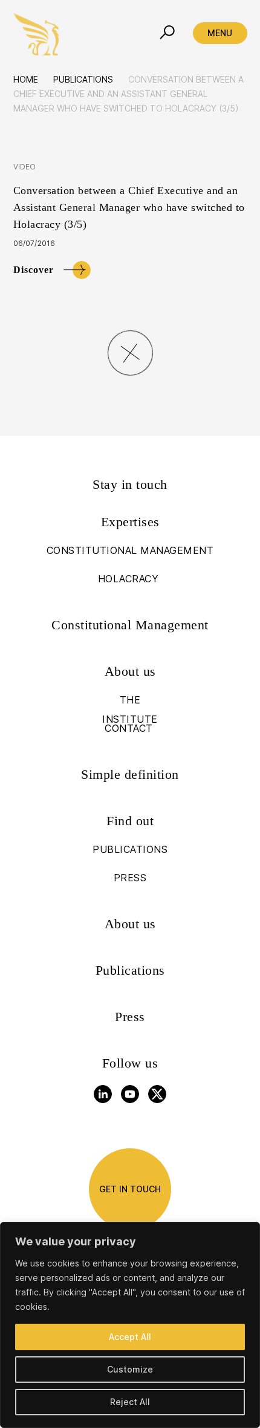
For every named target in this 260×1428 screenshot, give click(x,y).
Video (24, 166)
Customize (130, 1369)
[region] (130, 1325)
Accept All (130, 1337)
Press (130, 1016)
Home (25, 79)
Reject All (130, 1402)
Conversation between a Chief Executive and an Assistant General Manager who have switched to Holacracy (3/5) (129, 207)
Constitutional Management (130, 624)
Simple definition (130, 774)
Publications (83, 79)
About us (130, 923)
